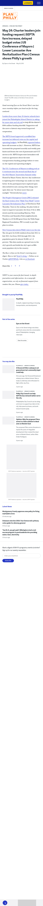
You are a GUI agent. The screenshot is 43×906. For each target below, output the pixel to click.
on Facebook (30, 259)
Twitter (16, 266)
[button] (5, 903)
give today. (24, 284)
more (24, 193)
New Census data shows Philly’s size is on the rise (21, 230)
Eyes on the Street (16, 26)
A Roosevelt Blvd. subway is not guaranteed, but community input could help (28, 370)
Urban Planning (8, 8)
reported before (33, 142)
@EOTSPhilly (13, 259)
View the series (22, 340)
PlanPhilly (19, 299)
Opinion (5, 26)
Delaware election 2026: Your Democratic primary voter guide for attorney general (20, 522)
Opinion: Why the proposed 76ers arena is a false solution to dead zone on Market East (28, 421)
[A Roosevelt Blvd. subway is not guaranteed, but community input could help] (8, 370)
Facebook (12, 266)
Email (20, 266)
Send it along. (22, 256)
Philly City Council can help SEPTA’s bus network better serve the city (28, 395)
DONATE (28, 3)
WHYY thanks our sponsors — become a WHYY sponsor (21, 471)
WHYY (7, 3)
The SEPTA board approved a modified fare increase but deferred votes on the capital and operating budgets (20, 139)
